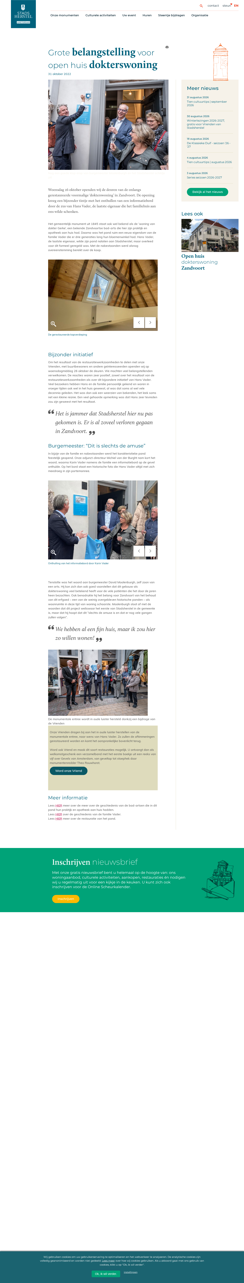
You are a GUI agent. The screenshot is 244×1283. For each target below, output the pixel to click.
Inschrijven (180, 1265)
